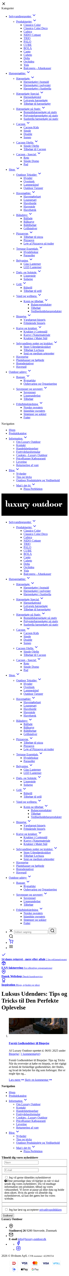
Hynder (28, 178)
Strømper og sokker (35, 414)
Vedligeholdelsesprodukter (46, 311)
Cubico (28, 31)
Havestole (29, 206)
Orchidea (29, 61)
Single (27, 130)
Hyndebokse (31, 252)
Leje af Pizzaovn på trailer (39, 243)
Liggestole (30, 275)
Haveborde (30, 203)
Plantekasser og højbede (30, 360)
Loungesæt (30, 199)
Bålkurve (29, 221)
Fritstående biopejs (34, 323)
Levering (21, 461)
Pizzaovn (29, 240)
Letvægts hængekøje (36, 100)
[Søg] (52, 931)
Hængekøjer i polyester (37, 85)
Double (28, 134)
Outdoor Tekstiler (26, 174)
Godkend (8, 1215)
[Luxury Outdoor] (34, 505)
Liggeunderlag (32, 395)
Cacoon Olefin (25, 142)
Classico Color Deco (36, 28)
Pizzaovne (22, 233)
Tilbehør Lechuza (34, 350)
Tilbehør (36, 307)
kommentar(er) (30, 1054)
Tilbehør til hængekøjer (37, 103)
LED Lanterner (32, 267)
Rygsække (30, 380)
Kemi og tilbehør (34, 301)
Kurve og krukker (27, 328)
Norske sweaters (33, 407)
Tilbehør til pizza (33, 236)
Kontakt (21, 445)
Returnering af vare (27, 465)
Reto (26, 157)
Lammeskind (31, 184)
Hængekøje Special (28, 93)
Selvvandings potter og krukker (34, 343)
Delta (27, 58)
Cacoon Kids (31, 127)
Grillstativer (30, 228)
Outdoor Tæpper (33, 188)
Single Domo (31, 161)
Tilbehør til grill (33, 290)
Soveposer (30, 392)
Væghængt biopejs (34, 319)
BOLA (28, 48)
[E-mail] (21, 1169)
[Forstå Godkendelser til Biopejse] (38, 1026)
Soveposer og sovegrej (29, 388)
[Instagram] (18, 1249)
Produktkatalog (17, 433)
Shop (12, 169)
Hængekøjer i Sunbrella (37, 88)
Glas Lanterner (32, 263)
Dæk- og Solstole (26, 272)
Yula (26, 64)
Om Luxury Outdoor (28, 441)
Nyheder (21, 473)
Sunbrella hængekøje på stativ (41, 118)
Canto (27, 51)
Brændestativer (25, 363)
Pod (26, 164)
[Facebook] (18, 1244)
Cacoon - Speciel (26, 154)
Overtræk (29, 181)
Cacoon (21, 124)
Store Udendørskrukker (37, 346)
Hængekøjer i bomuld (36, 81)
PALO (27, 41)
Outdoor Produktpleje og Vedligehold (38, 480)
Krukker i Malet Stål (35, 338)
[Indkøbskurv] (11, 942)
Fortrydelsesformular (28, 451)
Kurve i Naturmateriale (37, 334)
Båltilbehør (30, 225)
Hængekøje (23, 78)
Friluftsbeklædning (27, 404)
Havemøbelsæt (32, 196)
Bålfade (28, 218)
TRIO (27, 38)
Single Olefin (31, 145)
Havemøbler (23, 193)
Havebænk (30, 209)
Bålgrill (28, 287)
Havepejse (22, 356)
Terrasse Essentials (27, 248)
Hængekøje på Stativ (28, 108)
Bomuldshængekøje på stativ (40, 112)
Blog (12, 470)
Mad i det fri (23, 485)
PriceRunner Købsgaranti (31, 458)
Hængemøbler (17, 73)
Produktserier (24, 21)
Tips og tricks (24, 477)
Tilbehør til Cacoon (35, 149)
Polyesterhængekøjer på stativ (41, 115)
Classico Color (32, 24)
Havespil (21, 366)
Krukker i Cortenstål (35, 331)
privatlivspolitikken (50, 1209)
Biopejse (21, 316)
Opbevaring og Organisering (40, 383)
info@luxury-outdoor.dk (32, 1239)
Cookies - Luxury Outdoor (31, 455)
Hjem (12, 430)
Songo (27, 137)
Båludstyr (22, 215)
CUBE (28, 44)
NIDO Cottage (32, 34)
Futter (27, 417)
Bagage (21, 377)
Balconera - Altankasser (37, 68)
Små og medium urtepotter (39, 353)
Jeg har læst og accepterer (35, 1209)
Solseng (28, 279)
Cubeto (28, 54)
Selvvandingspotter (20, 16)
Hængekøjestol (32, 97)
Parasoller (29, 255)
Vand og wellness (26, 296)
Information (16, 438)
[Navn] (21, 1162)
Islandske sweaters (34, 410)
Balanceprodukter (41, 304)
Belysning (22, 260)
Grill (19, 284)
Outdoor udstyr (18, 371)
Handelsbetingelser (27, 448)
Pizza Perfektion (33, 488)
